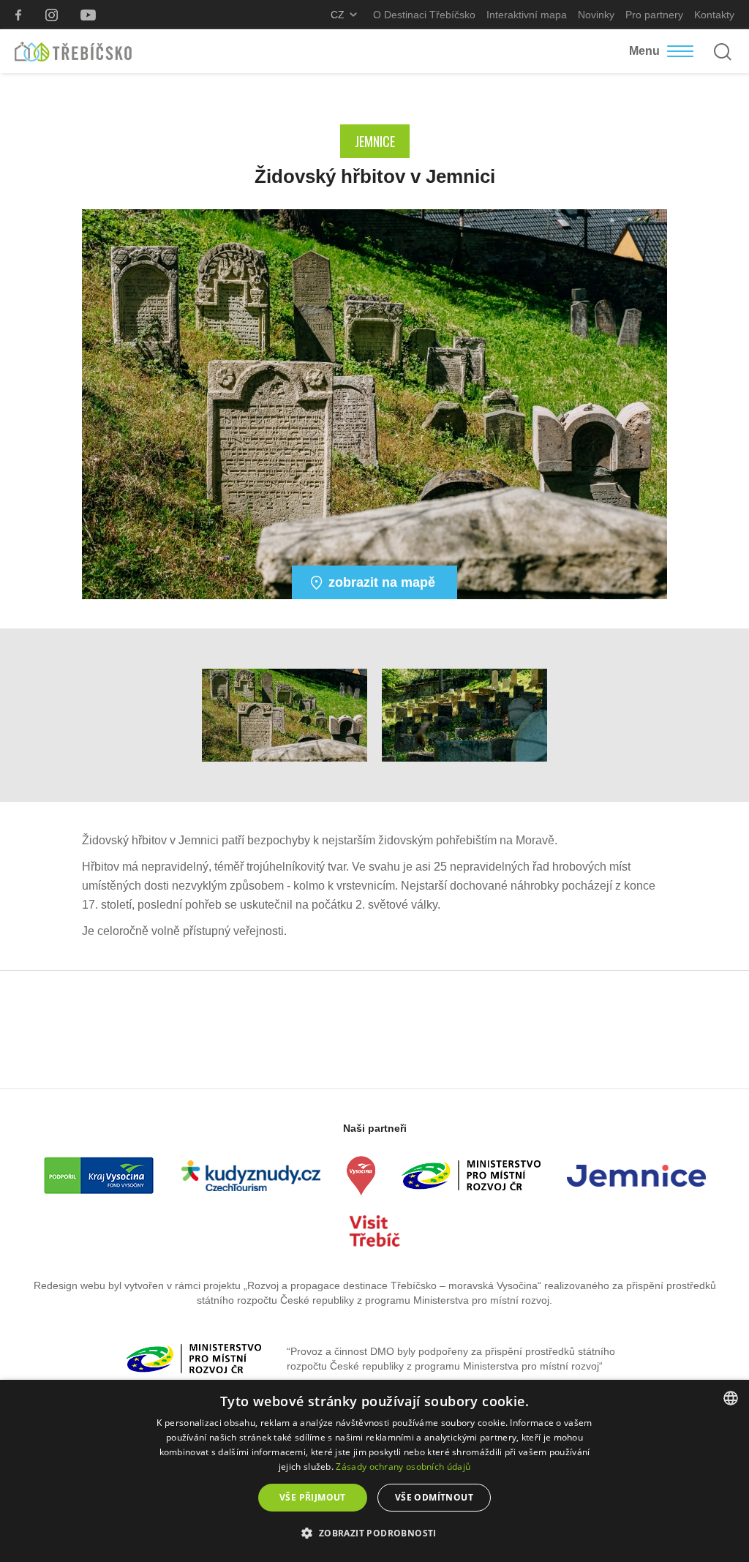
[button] (374, 1533)
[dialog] (374, 1471)
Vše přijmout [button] (312, 1497)
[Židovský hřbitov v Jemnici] (374, 403)
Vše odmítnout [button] (434, 1497)
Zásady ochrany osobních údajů (403, 1466)
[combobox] (730, 1398)
